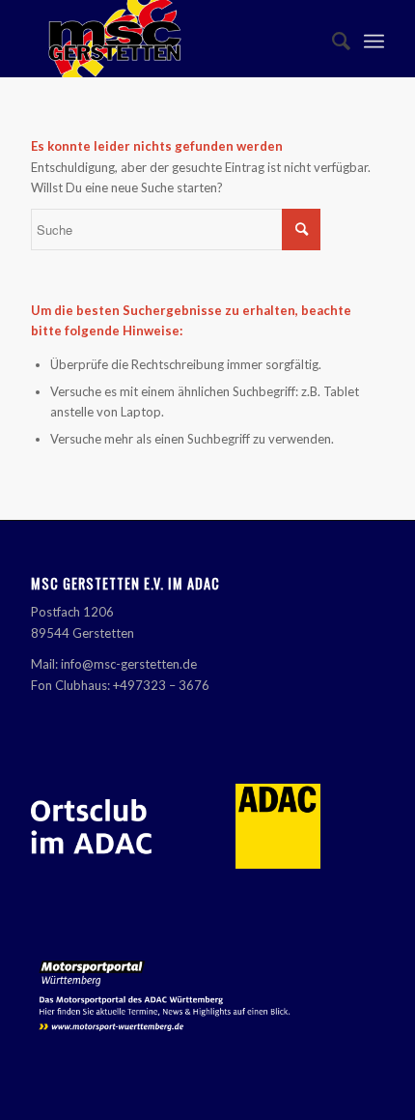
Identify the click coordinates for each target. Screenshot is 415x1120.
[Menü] (374, 38)
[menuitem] (331, 38)
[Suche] (331, 38)
